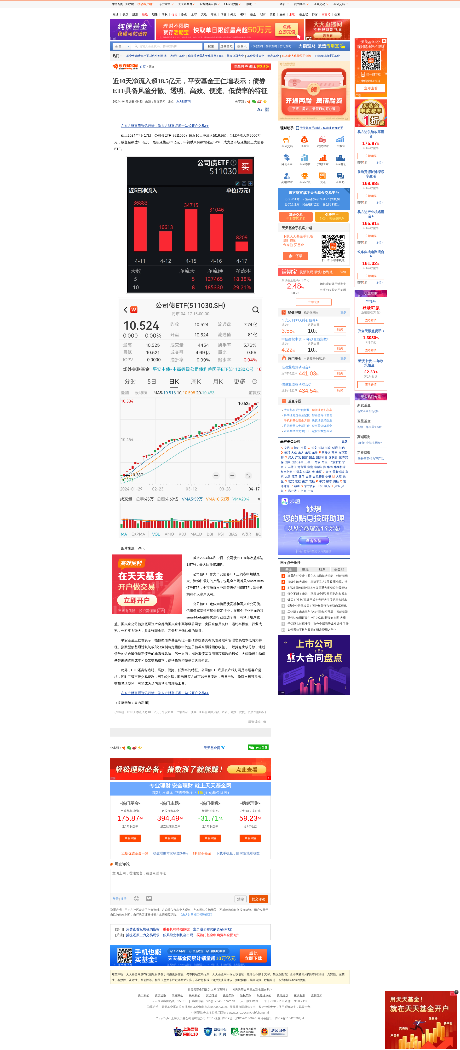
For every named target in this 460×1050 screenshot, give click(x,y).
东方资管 (310, 486)
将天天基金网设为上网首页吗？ (208, 989)
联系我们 (194, 995)
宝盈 (304, 448)
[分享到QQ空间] (265, 101)
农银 (312, 481)
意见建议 (282, 995)
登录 (116, 898)
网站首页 (117, 4)
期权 (164, 14)
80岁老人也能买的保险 (296, 56)
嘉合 (328, 471)
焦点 (125, 14)
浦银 (336, 481)
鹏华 (329, 481)
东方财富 (165, 4)
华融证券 (320, 467)
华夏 (319, 471)
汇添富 (297, 471)
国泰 (288, 462)
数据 (184, 14)
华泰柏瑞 (339, 467)
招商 (303, 491)
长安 (314, 448)
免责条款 (228, 995)
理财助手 (287, 128)
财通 (335, 448)
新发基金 (273, 56)
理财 (263, 14)
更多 (344, 441)
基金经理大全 (255, 56)
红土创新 (286, 471)
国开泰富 (322, 457)
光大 (291, 457)
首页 (143, 66)
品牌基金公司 (290, 441)
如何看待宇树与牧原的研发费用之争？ (312, 629)
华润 (310, 467)
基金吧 (303, 14)
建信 (302, 476)
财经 (115, 14)
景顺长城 (338, 471)
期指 (155, 14)
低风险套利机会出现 (178, 935)
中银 (310, 491)
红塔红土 (309, 471)
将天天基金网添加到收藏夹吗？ (252, 989)
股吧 (292, 14)
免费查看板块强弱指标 (143, 929)
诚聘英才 (316, 995)
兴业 (337, 486)
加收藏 (129, 4)
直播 (282, 14)
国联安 (333, 457)
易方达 (292, 491)
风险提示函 (264, 995)
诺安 (291, 481)
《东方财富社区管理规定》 (196, 914)
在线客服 (299, 995)
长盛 (328, 448)
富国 (334, 452)
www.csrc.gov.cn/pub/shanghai (249, 1012)
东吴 (315, 452)
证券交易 (319, 4)
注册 (123, 898)
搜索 (337, 14)
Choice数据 (231, 4)
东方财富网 (183, 101)
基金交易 (339, 4)
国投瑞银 (297, 462)
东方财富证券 (208, 4)
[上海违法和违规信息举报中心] (244, 1032)
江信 (295, 476)
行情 (174, 14)
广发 (298, 457)
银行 (243, 14)
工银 (307, 462)
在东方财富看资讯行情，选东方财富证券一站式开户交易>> (165, 126)
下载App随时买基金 (327, 56)
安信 (287, 448)
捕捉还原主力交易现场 (143, 935)
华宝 (325, 462)
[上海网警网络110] (186, 1032)
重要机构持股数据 (176, 929)
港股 (214, 14)
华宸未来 (335, 462)
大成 (294, 452)
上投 (319, 486)
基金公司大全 (235, 56)
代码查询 (257, 46)
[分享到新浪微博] (259, 101)
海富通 (302, 467)
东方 (301, 452)
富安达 (326, 452)
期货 (223, 14)
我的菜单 (299, 4)
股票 (135, 14)
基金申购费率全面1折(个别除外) (146, 56)
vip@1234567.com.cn (221, 1001)
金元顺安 (318, 476)
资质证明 (160, 995)
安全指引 (211, 995)
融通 (297, 486)
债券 (273, 14)
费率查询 (271, 46)
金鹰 (308, 476)
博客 (315, 14)
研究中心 (177, 995)
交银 (328, 476)
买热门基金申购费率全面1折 (217, 935)
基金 (253, 14)
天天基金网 (212, 748)
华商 (330, 467)
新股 (145, 14)
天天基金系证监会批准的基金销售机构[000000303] (194, 1007)
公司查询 (285, 46)
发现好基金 (177, 56)
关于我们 (143, 995)
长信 (342, 448)
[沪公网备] (274, 1032)
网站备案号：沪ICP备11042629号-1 (281, 1018)
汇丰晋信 (290, 467)
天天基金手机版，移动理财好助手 (321, 128)
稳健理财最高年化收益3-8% (206, 56)
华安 (318, 462)
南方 (305, 481)
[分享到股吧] (249, 101)
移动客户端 (145, 4)
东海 (308, 452)
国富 (305, 457)
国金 (312, 457)
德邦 (287, 452)
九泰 (288, 476)
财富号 (326, 14)
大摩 (339, 476)
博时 (297, 448)
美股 (204, 14)
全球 (194, 14)
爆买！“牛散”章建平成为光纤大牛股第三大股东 (317, 599)
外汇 (233, 14)
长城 (321, 448)
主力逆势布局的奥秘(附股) (212, 929)
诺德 (298, 481)
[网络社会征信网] (215, 1032)
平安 (322, 481)
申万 (327, 486)
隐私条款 (245, 995)
